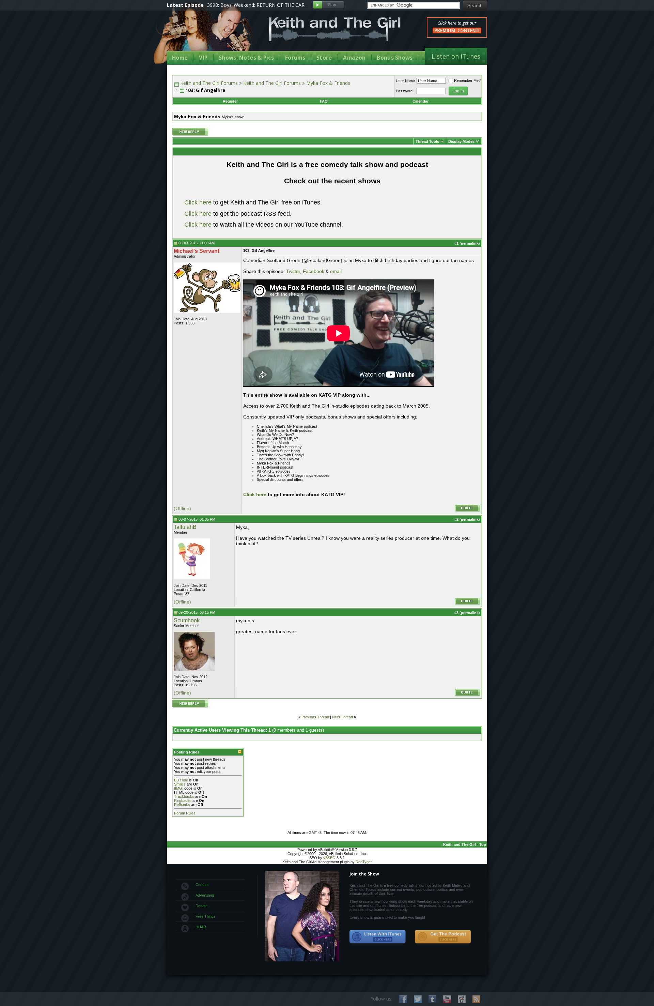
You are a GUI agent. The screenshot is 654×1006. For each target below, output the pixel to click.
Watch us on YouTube (447, 999)
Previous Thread (315, 717)
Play (328, 5)
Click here (198, 202)
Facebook (313, 271)
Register (230, 101)
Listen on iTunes (456, 56)
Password (404, 91)
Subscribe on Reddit (462, 999)
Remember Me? (467, 80)
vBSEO (329, 858)
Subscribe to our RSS (476, 999)
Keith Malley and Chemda (206, 34)
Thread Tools (427, 141)
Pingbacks (182, 800)
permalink (470, 243)
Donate (201, 906)
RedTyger (364, 862)
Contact (202, 885)
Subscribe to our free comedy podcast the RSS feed (443, 937)
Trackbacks (184, 796)
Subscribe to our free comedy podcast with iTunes (377, 937)
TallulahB (185, 527)
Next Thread (342, 717)
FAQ (324, 101)
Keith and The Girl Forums (209, 83)
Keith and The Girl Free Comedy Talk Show (335, 29)
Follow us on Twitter (418, 999)
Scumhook (187, 620)
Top (482, 844)
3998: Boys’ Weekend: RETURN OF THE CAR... (257, 5)
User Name (405, 81)
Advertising (205, 895)
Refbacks (182, 805)
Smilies (180, 784)
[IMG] (178, 788)
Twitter (293, 271)
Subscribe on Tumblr (432, 999)
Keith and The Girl (459, 844)
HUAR (201, 927)
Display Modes (461, 141)
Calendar (420, 101)
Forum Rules (185, 813)
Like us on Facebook (403, 999)
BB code (181, 780)
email (336, 271)
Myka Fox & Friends (328, 83)
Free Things (206, 916)
